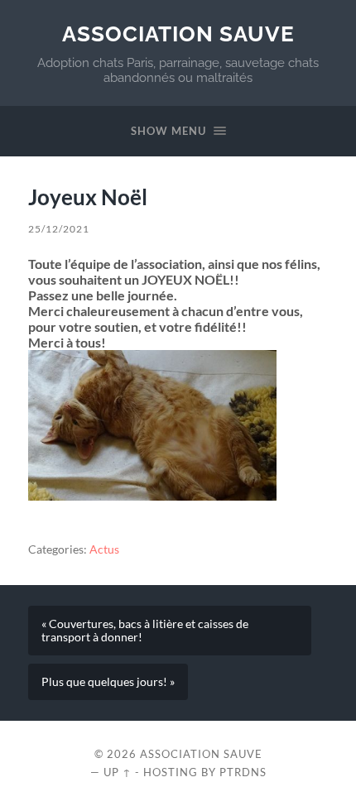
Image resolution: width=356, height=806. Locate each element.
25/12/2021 (58, 229)
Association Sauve (178, 33)
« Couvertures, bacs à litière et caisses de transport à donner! (144, 630)
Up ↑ (117, 772)
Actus (104, 549)
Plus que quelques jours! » (108, 681)
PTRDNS (243, 772)
